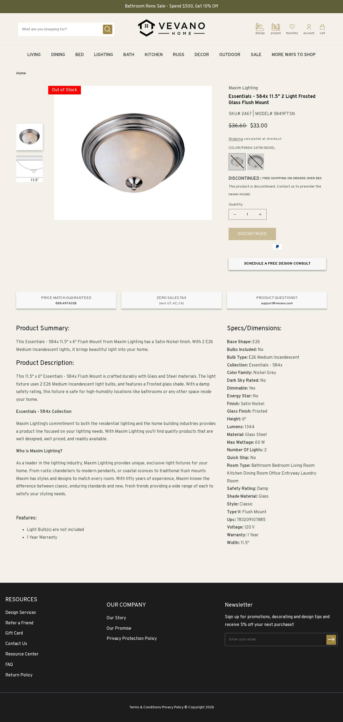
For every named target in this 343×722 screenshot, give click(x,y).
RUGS (178, 55)
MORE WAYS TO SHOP (294, 55)
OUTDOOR (229, 55)
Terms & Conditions (145, 707)
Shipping (236, 139)
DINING (58, 55)
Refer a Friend (19, 623)
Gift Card (14, 633)
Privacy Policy (173, 707)
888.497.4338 (66, 303)
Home (21, 73)
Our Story (116, 618)
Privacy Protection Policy (132, 639)
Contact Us (16, 644)
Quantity (236, 205)
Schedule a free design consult (277, 263)
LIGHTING (103, 55)
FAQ (9, 665)
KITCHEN (154, 55)
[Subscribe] (331, 640)
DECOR (202, 55)
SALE (256, 55)
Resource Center (22, 654)
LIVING (34, 55)
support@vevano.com (277, 303)
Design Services (20, 612)
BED (79, 55)
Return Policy (18, 675)
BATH (128, 55)
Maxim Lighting (243, 88)
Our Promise (119, 628)
